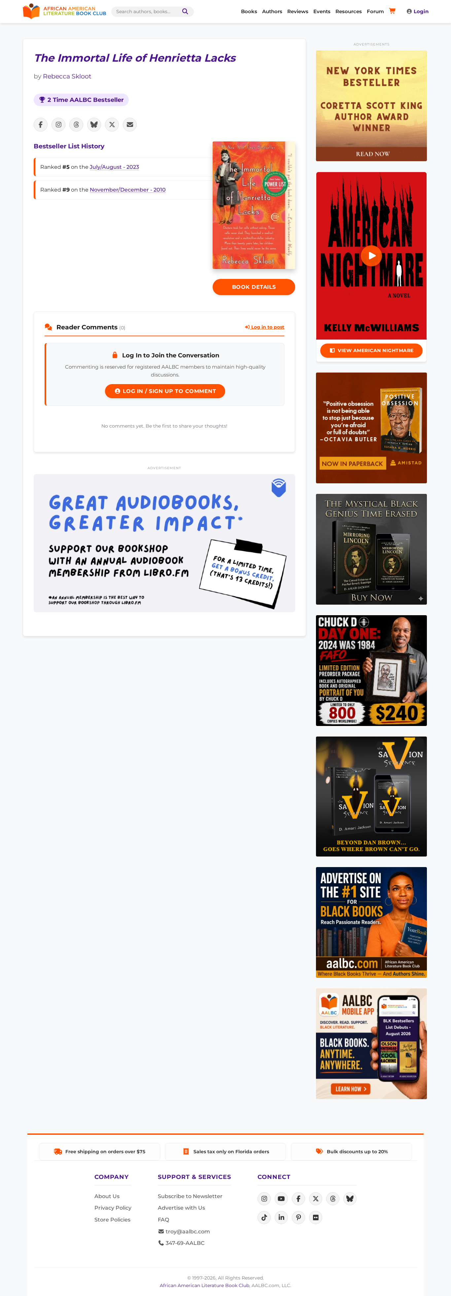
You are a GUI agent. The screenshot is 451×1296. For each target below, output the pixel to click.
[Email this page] (130, 125)
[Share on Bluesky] (94, 125)
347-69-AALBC (184, 1243)
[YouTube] (281, 1198)
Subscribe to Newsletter (190, 1196)
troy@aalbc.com (187, 1231)
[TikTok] (264, 1217)
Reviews (297, 11)
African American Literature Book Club (204, 1285)
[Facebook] (298, 1198)
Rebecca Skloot (67, 76)
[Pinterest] (298, 1217)
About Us (107, 1196)
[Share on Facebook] (41, 125)
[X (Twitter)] (315, 1198)
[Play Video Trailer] (371, 255)
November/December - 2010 (128, 190)
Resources (348, 11)
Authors (272, 11)
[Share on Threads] (76, 125)
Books (249, 11)
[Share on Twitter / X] (112, 125)
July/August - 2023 (114, 167)
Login (421, 11)
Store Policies (112, 1220)
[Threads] (332, 1198)
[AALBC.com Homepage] (64, 11)
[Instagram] (264, 1198)
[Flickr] (315, 1217)
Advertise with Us (181, 1208)
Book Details (254, 287)
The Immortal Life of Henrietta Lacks (134, 57)
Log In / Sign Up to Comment (168, 391)
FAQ (163, 1220)
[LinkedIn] (281, 1217)
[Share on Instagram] (58, 125)
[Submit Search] (184, 11)
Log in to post (267, 327)
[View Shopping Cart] (393, 11)
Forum (375, 11)
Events (321, 11)
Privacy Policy (112, 1208)
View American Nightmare (376, 350)
